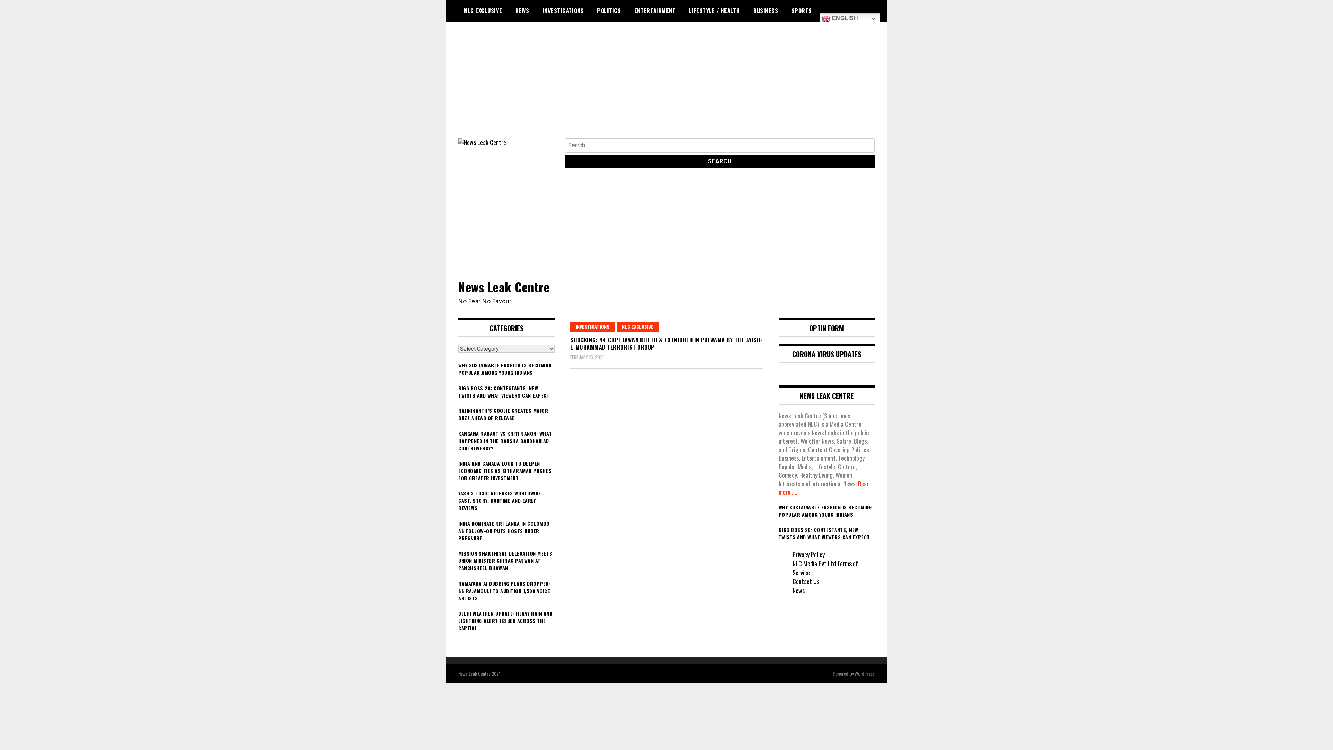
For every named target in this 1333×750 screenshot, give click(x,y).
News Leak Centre (504, 286)
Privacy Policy (809, 554)
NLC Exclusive (483, 11)
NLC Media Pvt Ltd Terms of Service (825, 568)
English (844, 18)
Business (765, 11)
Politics (609, 11)
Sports (801, 11)
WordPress (865, 673)
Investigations (563, 11)
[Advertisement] (666, 86)
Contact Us (806, 581)
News (522, 11)
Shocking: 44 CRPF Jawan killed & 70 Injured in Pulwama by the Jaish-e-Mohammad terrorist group (666, 343)
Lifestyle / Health (714, 11)
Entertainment (655, 11)
